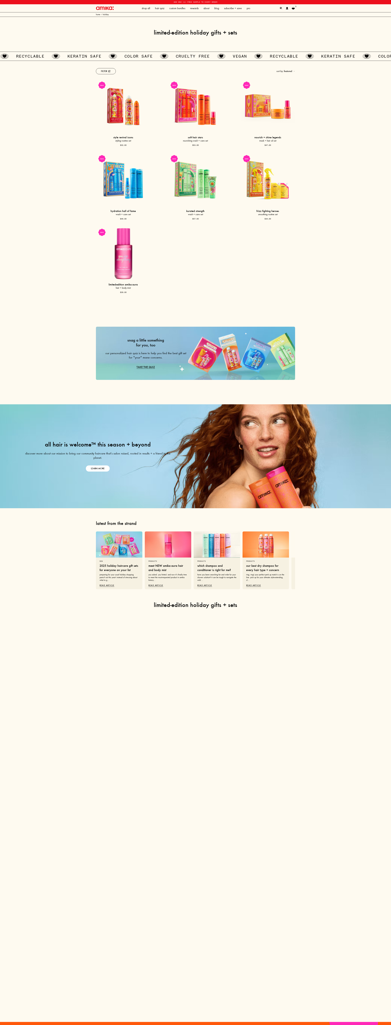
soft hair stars (195, 137)
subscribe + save (233, 8)
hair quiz (159, 8)
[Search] (281, 8)
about (206, 8)
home (98, 14)
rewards (194, 8)
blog (216, 8)
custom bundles (177, 8)
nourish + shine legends (267, 137)
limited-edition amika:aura (123, 284)
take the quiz (146, 367)
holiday (106, 14)
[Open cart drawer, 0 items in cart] (293, 8)
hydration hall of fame (123, 211)
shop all (146, 8)
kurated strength (195, 211)
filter (104, 71)
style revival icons (123, 137)
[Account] (287, 8)
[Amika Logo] (105, 8)
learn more (98, 468)
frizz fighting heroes (267, 211)
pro (248, 8)
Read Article (107, 585)
